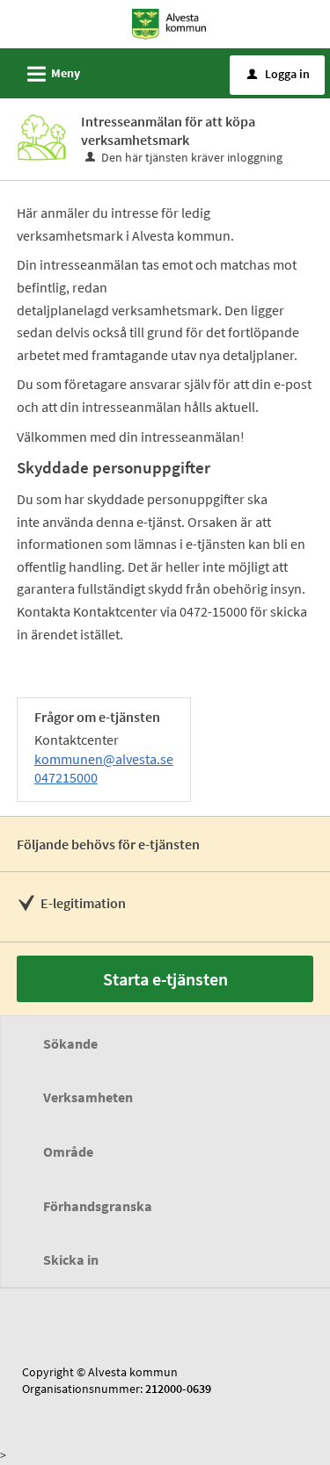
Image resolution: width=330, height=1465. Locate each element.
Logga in (278, 74)
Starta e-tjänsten (165, 979)
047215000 (66, 777)
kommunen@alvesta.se (103, 759)
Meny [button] (51, 74)
